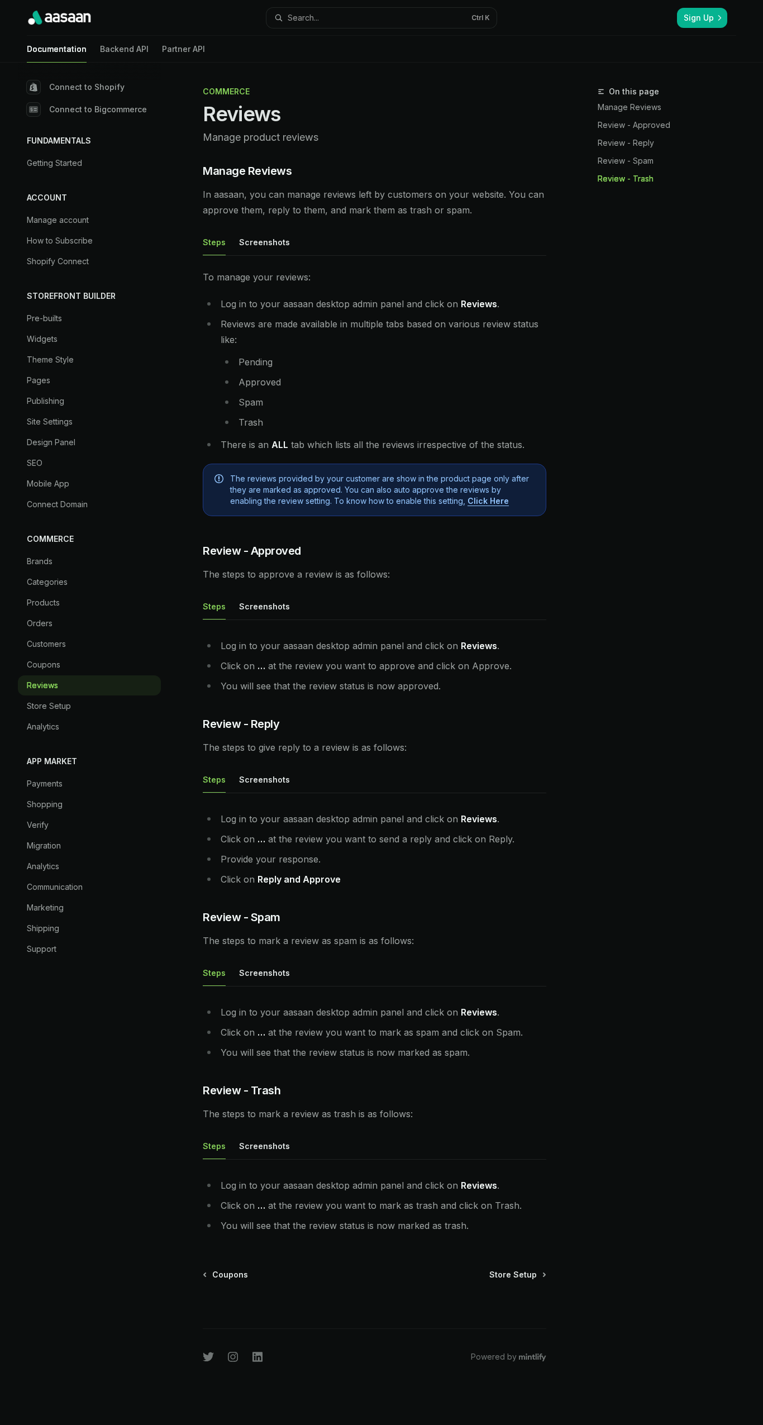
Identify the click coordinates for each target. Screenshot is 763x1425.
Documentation (57, 49)
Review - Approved (634, 125)
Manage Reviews (629, 107)
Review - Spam (626, 160)
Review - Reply (626, 142)
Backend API (124, 49)
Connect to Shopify (87, 87)
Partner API (183, 49)
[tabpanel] (374, 397)
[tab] (214, 242)
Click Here (488, 501)
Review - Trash (626, 178)
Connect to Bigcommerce (98, 109)
